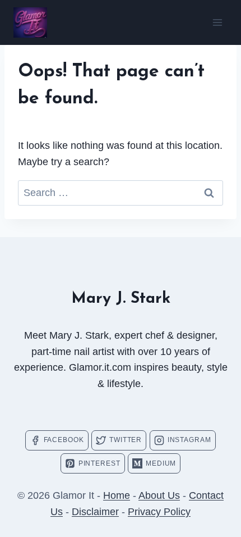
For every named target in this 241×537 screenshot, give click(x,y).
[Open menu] (217, 22)
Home (116, 495)
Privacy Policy (159, 511)
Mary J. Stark (120, 299)
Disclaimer (95, 511)
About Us (159, 495)
